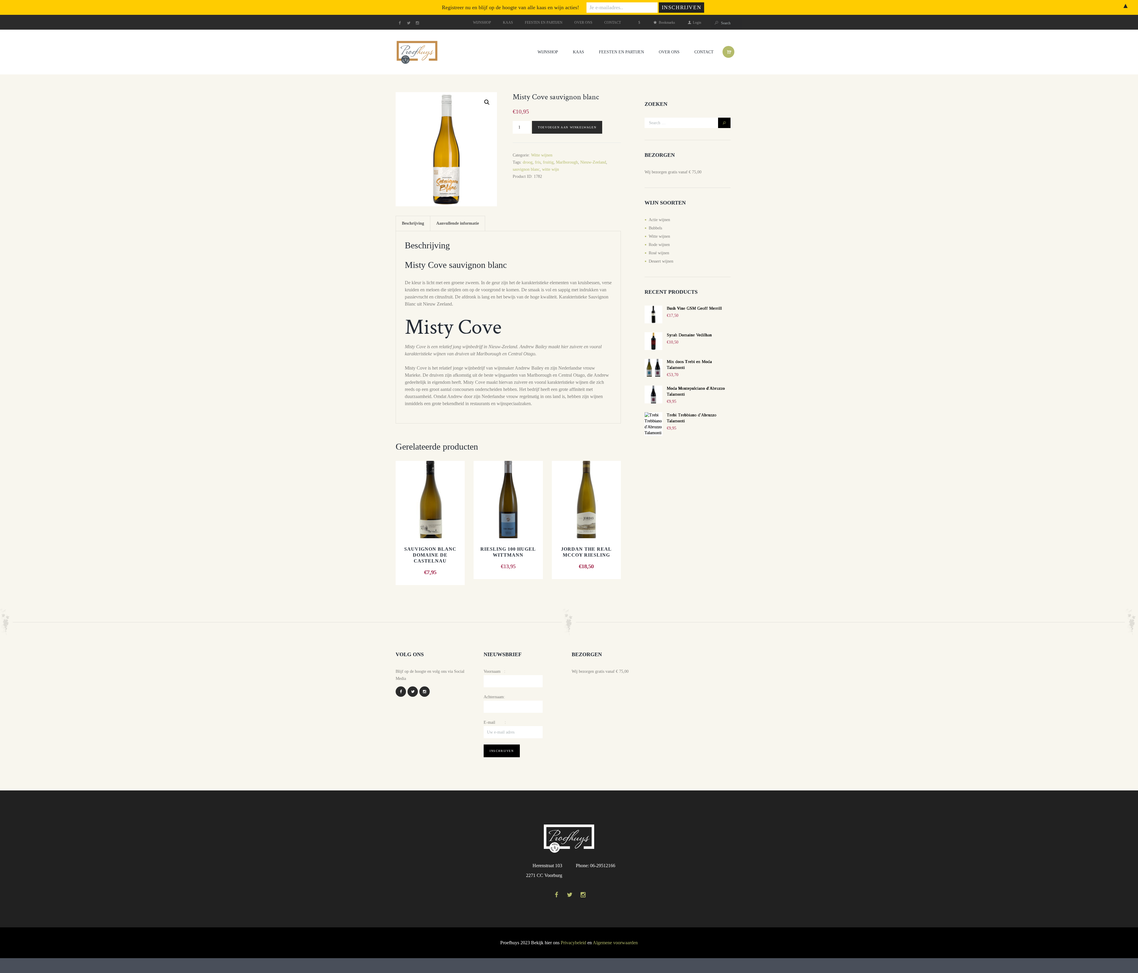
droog (528, 162)
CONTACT (612, 22)
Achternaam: (494, 697)
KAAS (508, 22)
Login (697, 22)
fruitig (548, 162)
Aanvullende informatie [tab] (457, 223)
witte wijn (550, 169)
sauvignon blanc (526, 169)
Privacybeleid (573, 942)
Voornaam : (494, 671)
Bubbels (655, 228)
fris (538, 162)
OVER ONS (583, 22)
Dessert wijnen (661, 261)
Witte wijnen (541, 155)
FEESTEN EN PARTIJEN (543, 22)
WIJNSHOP (482, 22)
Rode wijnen (659, 244)
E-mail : (495, 722)
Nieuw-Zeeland (593, 162)
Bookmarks (667, 22)
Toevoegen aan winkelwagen (567, 127)
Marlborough (567, 162)
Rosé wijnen (659, 253)
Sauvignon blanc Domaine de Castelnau (430, 555)
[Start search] (716, 23)
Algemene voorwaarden (615, 942)
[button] (487, 102)
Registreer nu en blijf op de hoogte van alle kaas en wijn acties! (510, 7)
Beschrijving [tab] (413, 223)
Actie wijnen (659, 220)
